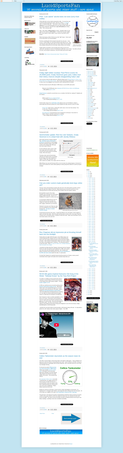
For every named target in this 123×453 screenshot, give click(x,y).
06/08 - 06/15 (91, 226)
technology (89, 115)
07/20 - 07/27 (91, 216)
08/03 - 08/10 (91, 213)
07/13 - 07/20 (91, 218)
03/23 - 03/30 (91, 270)
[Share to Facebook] (55, 66)
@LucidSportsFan (46, 112)
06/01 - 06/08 (91, 227)
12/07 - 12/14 (91, 183)
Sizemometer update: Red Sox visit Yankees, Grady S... (93, 251)
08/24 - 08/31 (91, 208)
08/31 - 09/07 (91, 206)
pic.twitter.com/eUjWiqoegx (73, 88)
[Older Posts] (71, 424)
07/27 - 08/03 (91, 214)
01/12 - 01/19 (91, 287)
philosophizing (90, 99)
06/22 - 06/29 (91, 222)
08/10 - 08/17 (91, 211)
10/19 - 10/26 (91, 194)
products (89, 102)
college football (90, 82)
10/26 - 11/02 (91, 193)
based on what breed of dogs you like (47, 286)
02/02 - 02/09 (91, 282)
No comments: (42, 126)
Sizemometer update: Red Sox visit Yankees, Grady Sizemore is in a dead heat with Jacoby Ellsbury (58, 136)
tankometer (89, 112)
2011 (89, 294)
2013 (89, 291)
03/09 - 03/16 (91, 273)
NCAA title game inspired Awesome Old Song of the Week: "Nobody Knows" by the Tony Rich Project (58, 275)
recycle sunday (90, 105)
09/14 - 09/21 (91, 203)
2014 (89, 176)
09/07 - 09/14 (91, 204)
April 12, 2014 (52, 89)
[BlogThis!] (52, 66)
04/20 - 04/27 (91, 237)
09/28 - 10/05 (91, 199)
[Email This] (51, 66)
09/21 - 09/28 (91, 201)
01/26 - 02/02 (91, 283)
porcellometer (90, 100)
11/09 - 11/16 (91, 189)
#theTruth (66, 88)
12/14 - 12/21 (91, 181)
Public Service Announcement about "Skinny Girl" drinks (56, 54)
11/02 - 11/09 (91, 191)
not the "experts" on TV (44, 282)
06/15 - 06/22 (91, 224)
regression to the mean (91, 108)
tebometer (89, 113)
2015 (89, 175)
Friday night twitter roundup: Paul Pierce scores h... (93, 247)
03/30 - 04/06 (91, 269)
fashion (88, 86)
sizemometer (89, 110)
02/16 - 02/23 (91, 278)
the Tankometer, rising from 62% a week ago (67, 392)
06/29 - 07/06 (91, 221)
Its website (66, 22)
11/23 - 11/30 (91, 186)
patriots (88, 97)
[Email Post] (48, 66)
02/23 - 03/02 (91, 277)
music (88, 95)
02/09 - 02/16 (91, 280)
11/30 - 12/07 (91, 184)
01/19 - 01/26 (91, 285)
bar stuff (89, 78)
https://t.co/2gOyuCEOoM (54, 98)
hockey (88, 90)
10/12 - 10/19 (91, 196)
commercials (89, 85)
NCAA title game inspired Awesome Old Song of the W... (93, 262)
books (88, 79)
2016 (89, 173)
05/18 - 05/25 (91, 231)
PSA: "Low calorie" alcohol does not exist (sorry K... (93, 243)
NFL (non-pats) (90, 74)
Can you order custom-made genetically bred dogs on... (93, 254)
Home (53, 413)
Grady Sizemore (43, 93)
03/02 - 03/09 (91, 275)
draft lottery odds (55, 102)
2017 (89, 171)
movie (88, 93)
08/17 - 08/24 (91, 209)
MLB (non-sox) (90, 71)
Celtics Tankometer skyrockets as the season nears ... (92, 265)
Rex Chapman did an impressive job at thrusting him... (93, 258)
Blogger (70, 443)
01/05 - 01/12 (91, 288)
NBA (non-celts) (90, 72)
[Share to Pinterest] (56, 66)
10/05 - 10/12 (91, 198)
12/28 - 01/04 (91, 178)
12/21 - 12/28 (91, 179)
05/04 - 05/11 (91, 234)
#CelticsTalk (44, 107)
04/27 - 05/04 (91, 236)
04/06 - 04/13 (91, 241)
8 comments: (42, 64)
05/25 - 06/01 (91, 229)
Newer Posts (42, 413)
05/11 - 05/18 (91, 232)
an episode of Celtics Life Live (47, 379)
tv (87, 116)
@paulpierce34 (60, 88)
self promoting (90, 109)
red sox (88, 106)
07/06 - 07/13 (91, 219)
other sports (89, 96)
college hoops (90, 83)
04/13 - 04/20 (91, 239)
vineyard (89, 118)
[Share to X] (53, 66)
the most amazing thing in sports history (51, 290)
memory (89, 92)
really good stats (90, 103)
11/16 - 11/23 (91, 188)
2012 (89, 292)
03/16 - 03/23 (91, 272)
